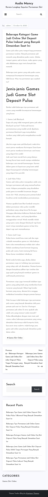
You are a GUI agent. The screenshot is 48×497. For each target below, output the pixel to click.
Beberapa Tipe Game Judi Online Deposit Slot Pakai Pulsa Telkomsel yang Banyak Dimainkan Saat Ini (24, 415)
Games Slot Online (15, 338)
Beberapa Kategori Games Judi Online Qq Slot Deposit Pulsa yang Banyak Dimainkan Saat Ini (24, 438)
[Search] (41, 14)
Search (10, 384)
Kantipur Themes (32, 493)
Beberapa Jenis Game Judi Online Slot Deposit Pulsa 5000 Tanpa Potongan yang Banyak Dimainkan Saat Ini (23, 450)
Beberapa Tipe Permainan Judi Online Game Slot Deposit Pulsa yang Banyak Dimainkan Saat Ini (23, 427)
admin (8, 26)
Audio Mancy (24, 3)
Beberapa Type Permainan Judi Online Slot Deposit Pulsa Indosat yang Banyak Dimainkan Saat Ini (22, 461)
